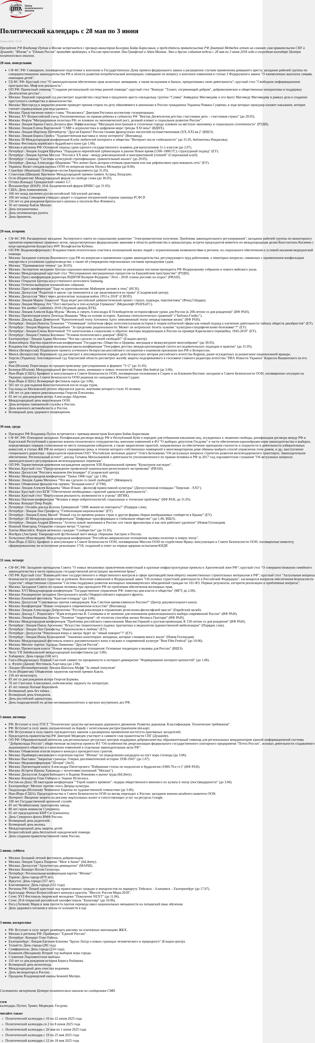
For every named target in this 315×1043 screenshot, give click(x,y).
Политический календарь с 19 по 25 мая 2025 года (42, 1035)
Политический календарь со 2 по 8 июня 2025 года (42, 1024)
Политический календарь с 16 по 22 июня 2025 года (43, 1018)
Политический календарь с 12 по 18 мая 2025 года (42, 1040)
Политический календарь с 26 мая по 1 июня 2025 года (45, 1029)
